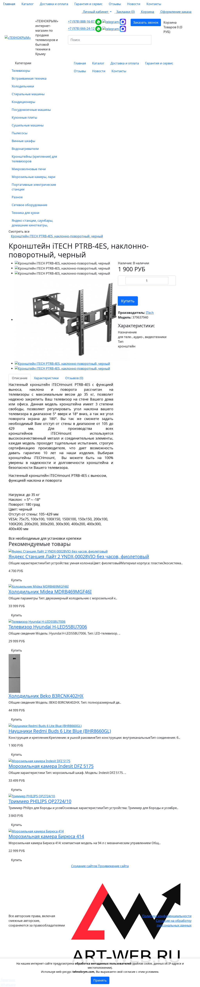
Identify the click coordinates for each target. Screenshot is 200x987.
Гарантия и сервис (88, 4)
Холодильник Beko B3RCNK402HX (46, 696)
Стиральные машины (28, 94)
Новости (133, 4)
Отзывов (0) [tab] (74, 378)
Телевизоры (21, 71)
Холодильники (23, 86)
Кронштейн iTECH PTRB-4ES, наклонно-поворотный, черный (57, 236)
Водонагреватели (25, 149)
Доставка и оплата (54, 4)
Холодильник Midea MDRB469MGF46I (50, 591)
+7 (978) (81, 21)
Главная (9, 4)
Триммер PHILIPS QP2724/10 (40, 801)
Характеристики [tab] (46, 378)
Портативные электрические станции (34, 186)
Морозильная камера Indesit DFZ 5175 (51, 766)
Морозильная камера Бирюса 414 (46, 836)
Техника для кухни (25, 213)
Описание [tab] (19, 378)
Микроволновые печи (29, 169)
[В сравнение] (126, 289)
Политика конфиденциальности (166, 916)
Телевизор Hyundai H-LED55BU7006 (48, 627)
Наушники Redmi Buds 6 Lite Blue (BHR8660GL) (60, 731)
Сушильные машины (28, 125)
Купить (128, 300)
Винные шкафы (23, 141)
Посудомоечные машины (31, 110)
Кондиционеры (23, 102)
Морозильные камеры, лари (33, 177)
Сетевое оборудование (29, 205)
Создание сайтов (84, 866)
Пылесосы (19, 133)
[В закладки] (120, 289)
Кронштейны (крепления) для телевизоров (34, 158)
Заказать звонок (145, 22)
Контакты (153, 4)
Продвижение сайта (113, 866)
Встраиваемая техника (29, 78)
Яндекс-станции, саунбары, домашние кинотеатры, (32, 222)
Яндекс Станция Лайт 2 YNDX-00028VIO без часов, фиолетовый (79, 556)
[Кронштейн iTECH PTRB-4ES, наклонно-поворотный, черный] (75, 319)
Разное (17, 197)
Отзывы (115, 4)
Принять (100, 980)
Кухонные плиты (24, 117)
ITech (150, 313)
